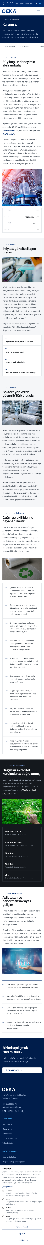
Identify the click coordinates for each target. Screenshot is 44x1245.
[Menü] (39, 11)
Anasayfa (5, 19)
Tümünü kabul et (22, 1240)
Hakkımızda (10, 46)
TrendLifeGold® (8, 130)
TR (36, 3)
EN (40, 3)
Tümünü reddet (22, 1227)
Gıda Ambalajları (9, 1157)
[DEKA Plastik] (9, 11)
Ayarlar (22, 1233)
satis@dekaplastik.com (24, 3)
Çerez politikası (7, 1186)
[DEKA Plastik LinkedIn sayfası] (4, 1111)
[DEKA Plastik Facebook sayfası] (16, 1111)
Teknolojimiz (7, 1143)
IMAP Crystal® (8, 134)
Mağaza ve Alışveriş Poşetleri (13, 1161)
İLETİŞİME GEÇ (12, 1070)
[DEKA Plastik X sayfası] (22, 1111)
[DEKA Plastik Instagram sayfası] (10, 1111)
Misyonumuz (25, 46)
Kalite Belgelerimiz (9, 1138)
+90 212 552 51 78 (7, 3)
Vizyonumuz (7, 1133)
